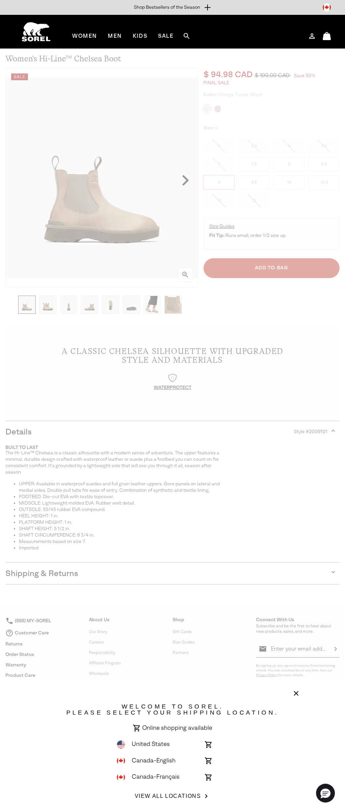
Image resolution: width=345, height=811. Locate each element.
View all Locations (168, 796)
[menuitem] (84, 36)
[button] (325, 793)
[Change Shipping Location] (326, 7)
